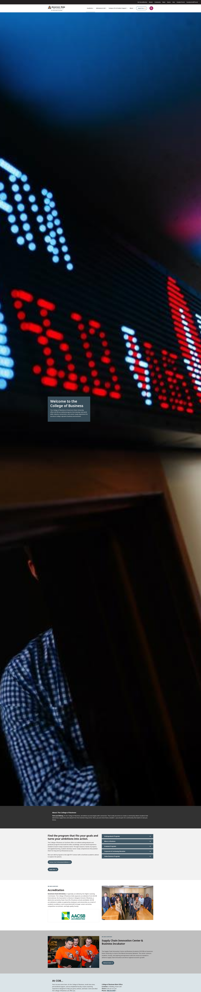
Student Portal (181, 2)
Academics (90, 8)
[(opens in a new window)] (73, 915)
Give (173, 2)
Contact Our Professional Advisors (59, 862)
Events (169, 2)
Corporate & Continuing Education (114, 851)
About (131, 8)
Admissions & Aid (100, 8)
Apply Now (141, 8)
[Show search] (151, 8)
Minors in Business (109, 841)
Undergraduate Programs (112, 836)
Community (158, 2)
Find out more (107, 963)
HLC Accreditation (142, 2)
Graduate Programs (110, 846)
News (163, 2)
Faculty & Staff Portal (192, 2)
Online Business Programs (112, 856)
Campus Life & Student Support (117, 8)
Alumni (151, 2)
